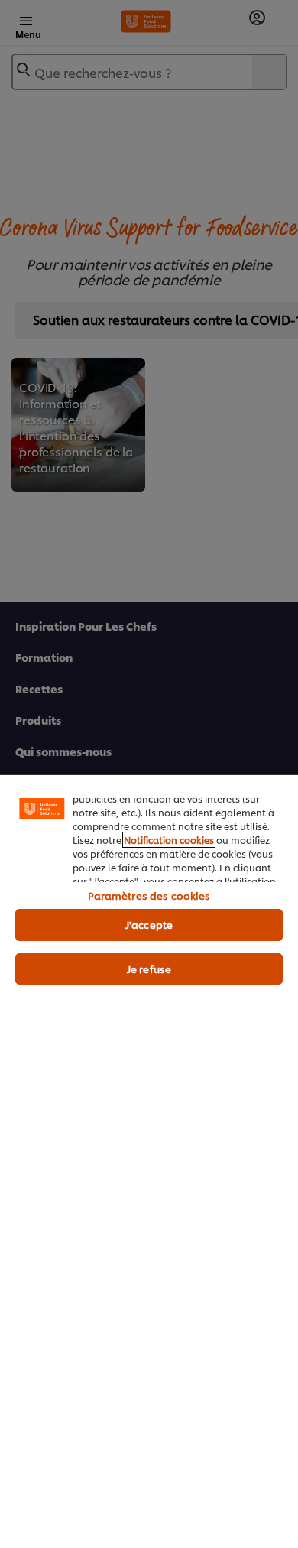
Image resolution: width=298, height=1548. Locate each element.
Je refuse (149, 968)
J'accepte (149, 924)
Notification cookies (169, 839)
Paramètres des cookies (149, 895)
